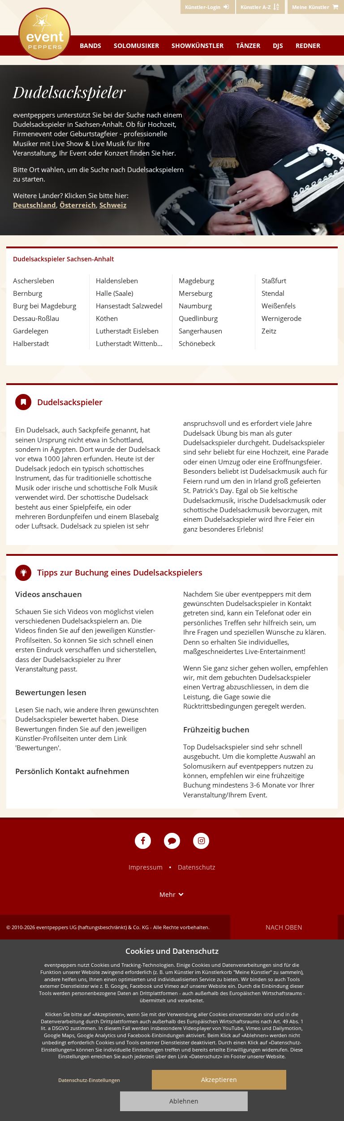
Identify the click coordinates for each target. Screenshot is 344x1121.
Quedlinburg (198, 318)
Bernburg (27, 293)
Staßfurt (274, 280)
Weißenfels (279, 305)
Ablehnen (183, 1101)
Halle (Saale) (114, 293)
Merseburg (195, 293)
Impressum (146, 867)
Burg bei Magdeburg (44, 305)
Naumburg (195, 305)
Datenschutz (196, 867)
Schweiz (112, 204)
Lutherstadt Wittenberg (130, 343)
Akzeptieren (219, 1079)
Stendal (273, 293)
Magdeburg (196, 280)
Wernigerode (281, 318)
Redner (308, 45)
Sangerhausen (200, 330)
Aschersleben (33, 280)
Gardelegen (30, 330)
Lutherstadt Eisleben (127, 330)
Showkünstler (198, 45)
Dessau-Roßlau (36, 318)
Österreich (78, 204)
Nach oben (284, 927)
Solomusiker (136, 45)
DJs (278, 45)
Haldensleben (117, 280)
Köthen (107, 318)
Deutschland (34, 204)
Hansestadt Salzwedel (129, 305)
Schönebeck (197, 343)
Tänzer (248, 45)
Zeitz (269, 330)
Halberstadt (31, 343)
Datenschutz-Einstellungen (89, 1080)
